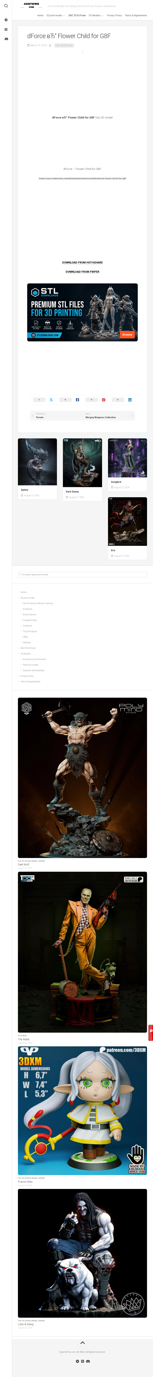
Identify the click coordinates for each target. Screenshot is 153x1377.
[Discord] (6, 39)
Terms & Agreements (136, 15)
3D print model (54, 15)
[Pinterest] (6, 29)
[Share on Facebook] (69, 400)
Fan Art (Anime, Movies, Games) (38, 603)
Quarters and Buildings (33, 670)
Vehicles (27, 642)
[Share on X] (43, 400)
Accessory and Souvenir (34, 659)
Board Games (29, 614)
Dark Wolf (23, 864)
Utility (25, 637)
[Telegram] (6, 20)
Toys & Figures (30, 631)
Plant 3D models (30, 665)
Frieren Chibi (25, 1181)
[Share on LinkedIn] (122, 400)
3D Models (94, 15)
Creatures (27, 626)
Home (40, 15)
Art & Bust (27, 609)
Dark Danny (72, 491)
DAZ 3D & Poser (77, 15)
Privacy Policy (114, 15)
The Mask (23, 1039)
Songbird (116, 482)
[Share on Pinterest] (95, 400)
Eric (113, 550)
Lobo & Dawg (25, 1324)
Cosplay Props (30, 620)
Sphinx (24, 489)
